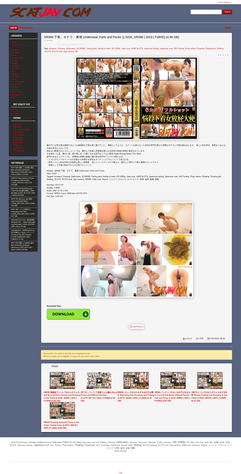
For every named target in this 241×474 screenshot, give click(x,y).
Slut (13, 71)
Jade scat (125, 48)
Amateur (53, 48)
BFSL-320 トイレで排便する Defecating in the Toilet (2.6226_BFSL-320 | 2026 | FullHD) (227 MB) (23, 213)
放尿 (122, 448)
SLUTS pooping (149, 445)
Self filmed (115, 445)
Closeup (61, 48)
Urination (195, 445)
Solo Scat (15, 68)
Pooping (200, 48)
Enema (14, 55)
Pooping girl (210, 48)
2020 (18, 442)
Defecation (71, 48)
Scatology (15, 66)
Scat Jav (49, 40)
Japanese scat (166, 48)
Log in (13, 27)
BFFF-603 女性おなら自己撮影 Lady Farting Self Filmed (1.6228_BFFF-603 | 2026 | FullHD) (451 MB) (23, 202)
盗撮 (127, 448)
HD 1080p (115, 48)
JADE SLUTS (137, 48)
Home (228, 27)
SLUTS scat (56, 51)
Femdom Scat (17, 58)
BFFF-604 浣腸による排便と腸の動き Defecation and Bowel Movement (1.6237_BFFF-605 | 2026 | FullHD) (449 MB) (22, 246)
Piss (52, 445)
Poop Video (16, 84)
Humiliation (15, 95)
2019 (13, 442)
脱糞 (132, 448)
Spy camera (68, 51)
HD (70, 442)
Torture (14, 79)
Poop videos (190, 48)
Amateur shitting (36, 442)
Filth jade (151, 442)
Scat (97, 442)
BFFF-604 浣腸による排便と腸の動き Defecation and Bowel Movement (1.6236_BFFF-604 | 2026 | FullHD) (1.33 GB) (22, 171)
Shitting (220, 48)
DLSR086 (80, 48)
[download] (68, 314)
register (66, 356)
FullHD (65, 442)
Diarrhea (133, 442)
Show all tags (120, 451)
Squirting (14, 74)
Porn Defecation (17, 82)
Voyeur (203, 445)
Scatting (14, 63)
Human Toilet (16, 92)
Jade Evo (199, 442)
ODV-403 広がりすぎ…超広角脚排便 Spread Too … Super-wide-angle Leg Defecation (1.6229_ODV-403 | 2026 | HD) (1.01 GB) (23, 223)
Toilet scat (186, 445)
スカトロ (221, 445)
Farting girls (91, 48)
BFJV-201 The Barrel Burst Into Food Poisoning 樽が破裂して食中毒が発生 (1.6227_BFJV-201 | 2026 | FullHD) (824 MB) (23, 192)
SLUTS (47, 51)
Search (227, 12)
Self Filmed (16, 76)
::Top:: (120, 472)
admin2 (188, 338)
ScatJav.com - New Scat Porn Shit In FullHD (51, 13)
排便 (117, 448)
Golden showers (163, 442)
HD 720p (14, 111)
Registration (26, 27)
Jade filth (208, 442)
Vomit (13, 97)
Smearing (15, 89)
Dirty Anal (15, 53)
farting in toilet (103, 48)
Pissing (14, 87)
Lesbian (14, 60)
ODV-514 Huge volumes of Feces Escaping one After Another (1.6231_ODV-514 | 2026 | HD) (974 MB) (22, 181)
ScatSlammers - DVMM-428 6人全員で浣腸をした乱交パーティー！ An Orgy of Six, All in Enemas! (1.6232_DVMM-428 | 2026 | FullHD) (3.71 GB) (22, 234)
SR (76, 51)
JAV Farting (178, 48)
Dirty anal (142, 442)
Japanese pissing (24, 445)
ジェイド (212, 445)
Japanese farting (151, 48)
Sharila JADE (126, 445)
